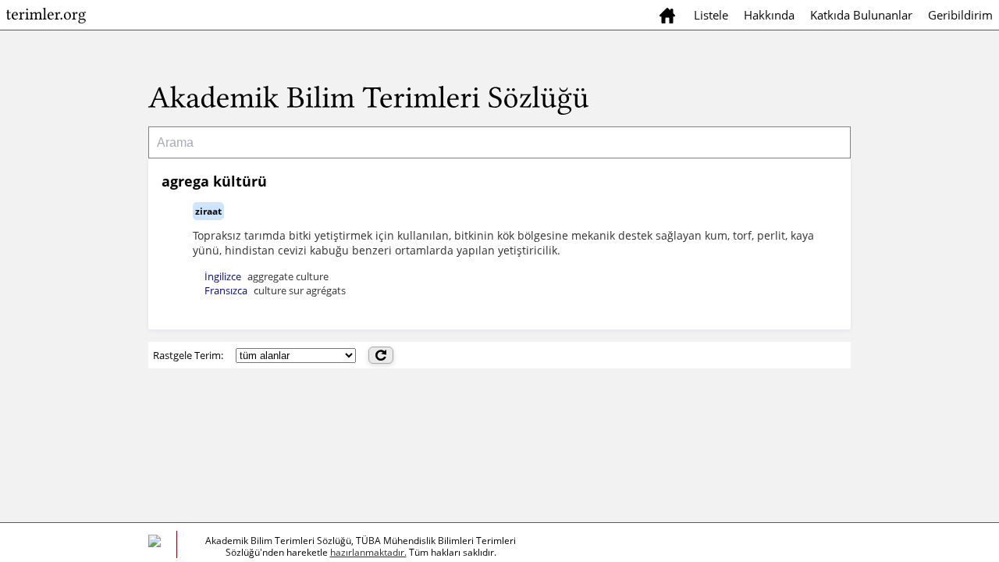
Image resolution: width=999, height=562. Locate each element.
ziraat (208, 211)
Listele (711, 15)
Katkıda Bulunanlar (861, 15)
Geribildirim (960, 15)
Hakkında (769, 15)
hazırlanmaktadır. (368, 552)
